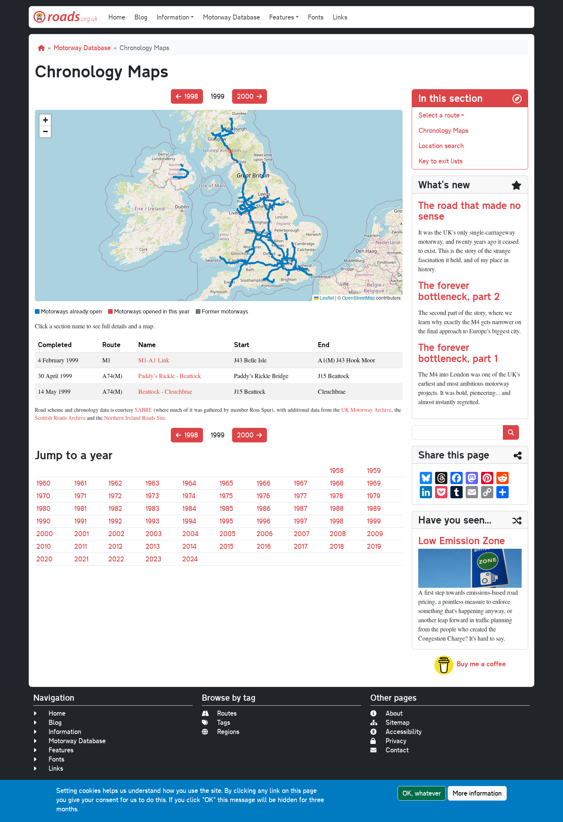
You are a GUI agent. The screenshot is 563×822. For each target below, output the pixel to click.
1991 (80, 521)
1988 (337, 508)
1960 (43, 483)
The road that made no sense (469, 210)
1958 (337, 470)
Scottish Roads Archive (60, 417)
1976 (263, 495)
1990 (43, 521)
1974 (188, 495)
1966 (263, 483)
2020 (44, 559)
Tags (223, 722)
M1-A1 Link (153, 360)
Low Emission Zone (461, 540)
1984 (189, 508)
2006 (265, 533)
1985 (226, 508)
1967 (300, 483)
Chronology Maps (443, 130)
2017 (301, 546)
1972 (115, 495)
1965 (226, 483)
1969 (374, 483)
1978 (336, 495)
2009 (375, 533)
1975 (226, 495)
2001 (81, 533)
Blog (140, 17)
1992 (115, 521)
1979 (373, 495)
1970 (43, 495)
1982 (115, 508)
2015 (226, 546)
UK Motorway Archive (366, 409)
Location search (441, 145)
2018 (337, 546)
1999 (374, 521)
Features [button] (281, 17)
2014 (189, 546)
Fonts (316, 17)
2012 (115, 546)
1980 (43, 508)
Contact (397, 749)
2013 (153, 546)
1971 (80, 495)
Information (65, 731)
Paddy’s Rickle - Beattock (169, 376)
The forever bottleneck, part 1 (458, 352)
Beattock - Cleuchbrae (165, 391)
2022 (116, 559)
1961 (80, 483)
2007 (301, 533)
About (394, 713)
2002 (116, 533)
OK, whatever (422, 793)
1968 (337, 483)
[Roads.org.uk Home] (65, 17)
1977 (300, 495)
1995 (226, 521)
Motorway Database (231, 17)
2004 (190, 533)
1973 (152, 495)
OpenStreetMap (358, 297)
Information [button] (173, 17)
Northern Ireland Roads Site (134, 417)
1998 (191, 96)
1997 (300, 521)
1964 (189, 483)
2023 (153, 559)
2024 (190, 559)
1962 (115, 483)
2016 (264, 546)
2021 (81, 559)
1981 (80, 508)
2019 (374, 546)
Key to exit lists (441, 161)
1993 (152, 521)
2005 (227, 533)
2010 (43, 546)
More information (477, 793)
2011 (80, 546)
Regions (228, 731)
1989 (374, 508)
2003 (154, 533)
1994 (189, 521)
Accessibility (404, 731)
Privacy (396, 740)
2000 (245, 96)
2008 (338, 533)
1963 (152, 483)
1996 (263, 521)
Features (61, 749)
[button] (45, 120)
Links (340, 17)
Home (116, 17)
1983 (152, 508)
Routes (227, 713)
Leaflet (326, 297)
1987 (300, 508)
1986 (263, 508)
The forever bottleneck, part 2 (459, 290)
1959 (374, 470)
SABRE (143, 409)
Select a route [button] (439, 115)
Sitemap (397, 722)
